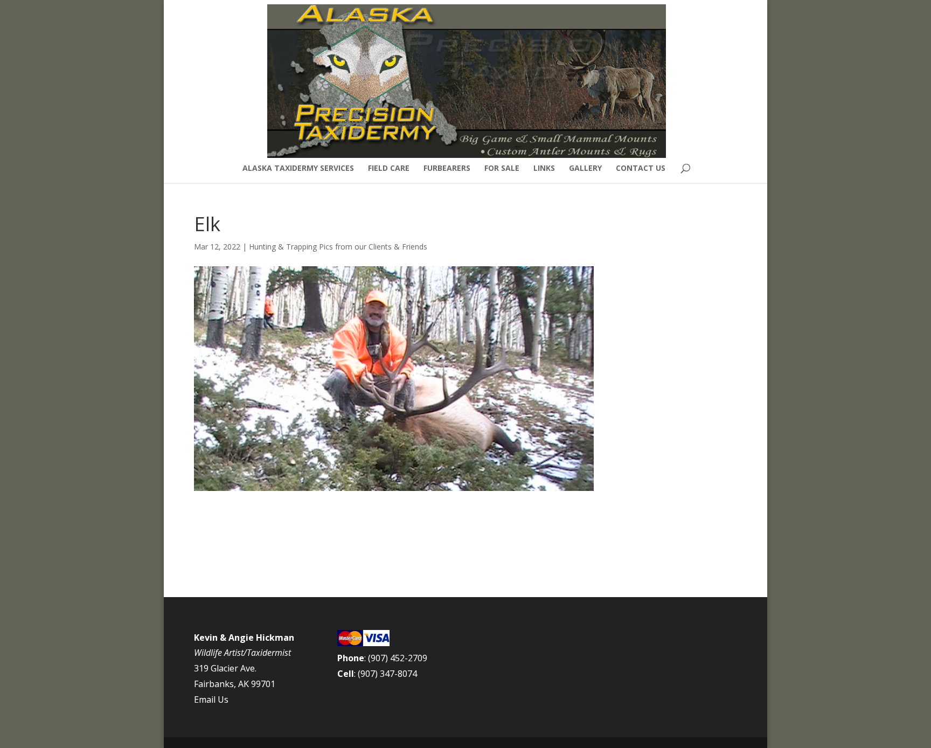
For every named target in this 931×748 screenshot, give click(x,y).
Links (544, 168)
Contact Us (640, 168)
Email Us (211, 699)
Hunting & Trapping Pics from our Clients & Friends (338, 246)
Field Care (388, 168)
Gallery (585, 168)
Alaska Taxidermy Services (298, 168)
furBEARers (446, 168)
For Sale (501, 168)
